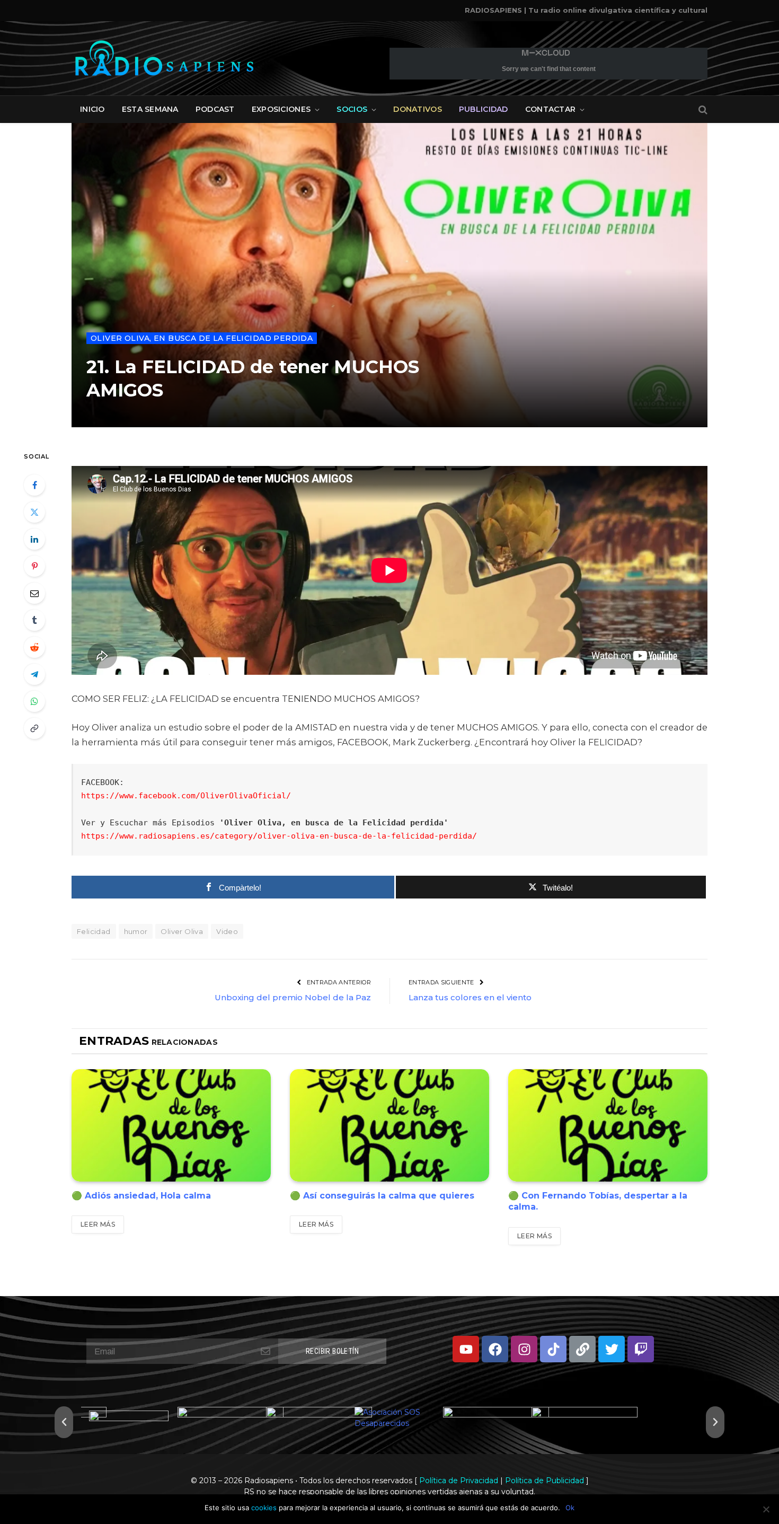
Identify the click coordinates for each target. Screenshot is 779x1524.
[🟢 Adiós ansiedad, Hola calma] (171, 1125)
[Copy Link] (34, 728)
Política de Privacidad (458, 1480)
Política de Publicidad (544, 1480)
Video (227, 931)
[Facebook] (34, 485)
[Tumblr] (34, 620)
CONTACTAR (550, 109)
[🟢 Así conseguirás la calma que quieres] (389, 1125)
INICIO (92, 109)
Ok (569, 1507)
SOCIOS (352, 109)
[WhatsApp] (34, 701)
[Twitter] (34, 512)
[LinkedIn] (34, 539)
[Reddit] (34, 647)
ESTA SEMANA (150, 109)
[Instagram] (524, 1349)
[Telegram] (34, 674)
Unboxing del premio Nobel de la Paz (293, 997)
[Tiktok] (553, 1349)
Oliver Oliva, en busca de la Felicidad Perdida (202, 338)
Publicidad (483, 109)
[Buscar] (701, 109)
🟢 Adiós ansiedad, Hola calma (141, 1196)
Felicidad (94, 931)
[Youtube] (466, 1349)
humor (136, 931)
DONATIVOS (417, 109)
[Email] (34, 593)
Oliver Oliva (182, 931)
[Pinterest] (34, 566)
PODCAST (215, 109)
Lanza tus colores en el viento (470, 997)
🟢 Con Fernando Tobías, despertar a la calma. (597, 1201)
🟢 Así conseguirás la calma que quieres (382, 1196)
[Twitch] (640, 1349)
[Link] (582, 1349)
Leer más (98, 1224)
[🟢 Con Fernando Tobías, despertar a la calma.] (607, 1125)
